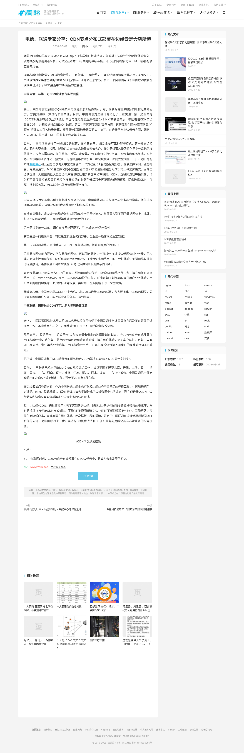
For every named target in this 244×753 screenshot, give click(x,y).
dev (187, 338)
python (169, 332)
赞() (88, 475)
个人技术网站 (146, 729)
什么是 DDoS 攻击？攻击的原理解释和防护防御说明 (71, 644)
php (187, 291)
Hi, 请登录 (24, 4)
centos (208, 285)
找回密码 (52, 4)
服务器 (188, 302)
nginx (168, 285)
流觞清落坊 (118, 729)
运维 (187, 314)
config (168, 326)
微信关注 (218, 4)
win (167, 320)
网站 (167, 314)
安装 (206, 338)
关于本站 (157, 4)
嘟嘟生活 (194, 729)
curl (206, 326)
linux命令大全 (91, 729)
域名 (187, 326)
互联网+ (50, 23)
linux (187, 285)
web (206, 302)
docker (169, 308)
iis (166, 291)
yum (187, 332)
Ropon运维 (131, 729)
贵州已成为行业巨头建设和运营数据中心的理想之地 (52, 509)
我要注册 (38, 4)
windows (209, 296)
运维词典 (77, 729)
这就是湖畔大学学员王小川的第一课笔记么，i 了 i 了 (137, 644)
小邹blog (105, 729)
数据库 (208, 332)
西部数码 (48, 729)
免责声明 (171, 4)
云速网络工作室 (62, 729)
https (168, 302)
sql (206, 314)
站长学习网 (206, 729)
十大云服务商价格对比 (69, 606)
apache (189, 308)
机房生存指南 (97, 640)
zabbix (189, 296)
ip (186, 320)
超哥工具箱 (187, 4)
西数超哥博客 (29, 13)
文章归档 (204, 4)
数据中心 (35, 164)
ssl (205, 291)
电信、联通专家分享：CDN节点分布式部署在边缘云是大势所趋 (88, 39)
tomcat (169, 338)
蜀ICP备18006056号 (141, 742)
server (208, 308)
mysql (168, 296)
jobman (171, 729)
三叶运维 (182, 729)
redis (207, 320)
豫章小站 (160, 729)
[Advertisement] (88, 543)
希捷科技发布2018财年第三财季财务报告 (129, 509)
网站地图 (126, 742)
